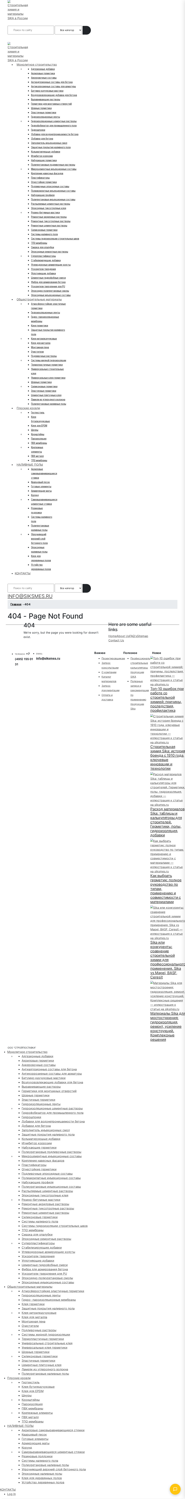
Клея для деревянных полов (42, 1478)
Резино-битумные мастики (45, 212)
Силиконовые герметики (44, 229)
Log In (11, 1494)
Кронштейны (37, 434)
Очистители (37, 351)
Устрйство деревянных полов (43, 1482)
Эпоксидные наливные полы (42, 1473)
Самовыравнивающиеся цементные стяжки (53, 1452)
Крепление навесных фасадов (47, 173)
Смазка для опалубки (42, 247)
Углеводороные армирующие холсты (51, 264)
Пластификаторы (40, 177)
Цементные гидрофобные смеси (48, 277)
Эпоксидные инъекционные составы (51, 295)
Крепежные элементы (37, 1413)
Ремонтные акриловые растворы (49, 216)
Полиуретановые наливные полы (48, 403)
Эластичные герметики (43, 112)
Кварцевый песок (40, 482)
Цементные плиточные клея (46, 395)
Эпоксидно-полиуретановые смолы (50, 290)
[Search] (87, 30)
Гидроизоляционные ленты (45, 116)
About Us (123, 636)
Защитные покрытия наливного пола (51, 147)
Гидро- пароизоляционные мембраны (49, 1300)
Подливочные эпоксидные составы (50, 186)
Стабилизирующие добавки (46, 260)
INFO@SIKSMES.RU (22, 38)
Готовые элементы (41, 486)
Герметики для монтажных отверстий (51, 103)
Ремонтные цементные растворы (49, 225)
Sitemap (142, 636)
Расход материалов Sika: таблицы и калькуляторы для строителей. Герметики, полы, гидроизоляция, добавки (167, 822)
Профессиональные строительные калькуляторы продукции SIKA (142, 667)
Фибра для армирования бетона (48, 282)
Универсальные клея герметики (48, 377)
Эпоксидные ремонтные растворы (49, 251)
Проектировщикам (113, 658)
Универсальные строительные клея (47, 1343)
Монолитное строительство (37, 64)
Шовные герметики (41, 108)
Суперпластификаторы (43, 256)
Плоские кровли (28, 408)
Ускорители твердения (43, 269)
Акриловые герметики (43, 73)
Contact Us (116, 640)
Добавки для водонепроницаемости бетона (54, 134)
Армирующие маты (41, 490)
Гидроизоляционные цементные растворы (54, 121)
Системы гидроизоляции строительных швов (55, 238)
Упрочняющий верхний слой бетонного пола (39, 538)
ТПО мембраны (39, 243)
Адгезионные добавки (43, 69)
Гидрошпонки (38, 129)
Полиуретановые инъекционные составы (53, 199)
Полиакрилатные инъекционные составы (53, 190)
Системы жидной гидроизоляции (48, 360)
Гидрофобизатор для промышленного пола (54, 125)
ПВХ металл (37, 456)
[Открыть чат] (175, 1489)
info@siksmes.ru (48, 658)
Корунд (35, 495)
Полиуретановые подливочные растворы (53, 164)
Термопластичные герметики (47, 364)
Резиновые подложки (37, 1456)
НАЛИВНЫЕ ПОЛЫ (30, 464)
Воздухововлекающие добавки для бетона (54, 95)
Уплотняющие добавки (43, 273)
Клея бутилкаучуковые (38, 1386)
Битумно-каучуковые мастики (47, 90)
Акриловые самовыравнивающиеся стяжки (44, 473)
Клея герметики (39, 325)
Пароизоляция (38, 438)
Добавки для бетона (42, 138)
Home (112, 636)
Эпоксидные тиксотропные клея (48, 208)
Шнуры (34, 430)
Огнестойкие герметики (44, 182)
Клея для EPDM (39, 425)
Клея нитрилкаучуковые (44, 338)
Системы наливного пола (44, 234)
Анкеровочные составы (44, 77)
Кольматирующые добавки (45, 151)
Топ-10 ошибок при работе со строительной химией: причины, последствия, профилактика (167, 700)
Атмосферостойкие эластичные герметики (53, 1291)
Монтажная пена (40, 347)
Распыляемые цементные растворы (50, 203)
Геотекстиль (37, 412)
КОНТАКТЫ (23, 573)
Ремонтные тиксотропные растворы (50, 221)
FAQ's (133, 636)
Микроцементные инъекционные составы (53, 169)
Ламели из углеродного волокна (48, 399)
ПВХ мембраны (39, 443)
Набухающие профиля (43, 195)
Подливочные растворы (44, 356)
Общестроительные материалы (39, 299)
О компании (109, 672)
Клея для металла (40, 343)
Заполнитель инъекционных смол (49, 143)
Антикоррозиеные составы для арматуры (53, 86)
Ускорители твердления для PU (48, 286)
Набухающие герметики (44, 160)
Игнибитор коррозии (42, 156)
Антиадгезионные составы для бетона (52, 82)
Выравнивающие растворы (45, 99)
